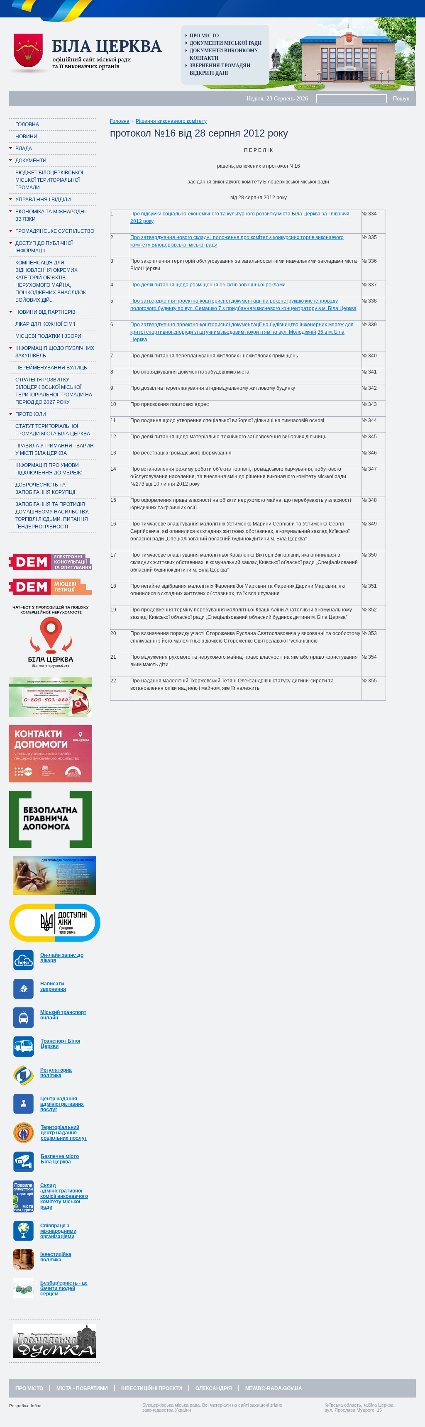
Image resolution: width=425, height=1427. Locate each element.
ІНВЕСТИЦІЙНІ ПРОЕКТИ (151, 1388)
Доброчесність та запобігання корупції (45, 488)
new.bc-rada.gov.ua (273, 1388)
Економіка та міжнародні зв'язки (50, 215)
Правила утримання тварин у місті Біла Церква (54, 449)
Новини (26, 136)
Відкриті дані (209, 73)
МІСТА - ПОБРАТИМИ (82, 1388)
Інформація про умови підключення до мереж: (48, 469)
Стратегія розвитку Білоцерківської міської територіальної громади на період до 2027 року (53, 391)
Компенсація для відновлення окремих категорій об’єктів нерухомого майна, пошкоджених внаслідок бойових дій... (50, 281)
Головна (27, 124)
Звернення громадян (220, 65)
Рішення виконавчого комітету (171, 121)
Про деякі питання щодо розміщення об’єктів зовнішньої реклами (208, 285)
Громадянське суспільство (54, 231)
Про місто (204, 36)
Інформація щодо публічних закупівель (54, 352)
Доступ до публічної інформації (44, 247)
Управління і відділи (43, 200)
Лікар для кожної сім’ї (45, 324)
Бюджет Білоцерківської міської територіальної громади (49, 180)
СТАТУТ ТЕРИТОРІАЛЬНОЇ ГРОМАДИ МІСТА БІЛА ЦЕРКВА (52, 430)
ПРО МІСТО (29, 1388)
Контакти (204, 58)
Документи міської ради (225, 43)
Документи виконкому (224, 51)
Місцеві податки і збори (48, 336)
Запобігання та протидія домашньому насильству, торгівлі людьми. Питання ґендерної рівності (52, 515)
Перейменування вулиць (51, 368)
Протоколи (30, 414)
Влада (23, 148)
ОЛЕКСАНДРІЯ (213, 1388)
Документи (30, 161)
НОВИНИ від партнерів (45, 312)
